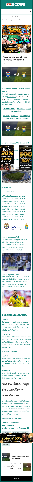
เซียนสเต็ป (6, 444)
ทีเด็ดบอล (24, 432)
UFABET (6, 109)
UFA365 (12, 109)
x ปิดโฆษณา (7, 170)
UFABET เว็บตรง (16, 111)
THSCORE (23, 116)
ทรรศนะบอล (16, 432)
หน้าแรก (16, 478)
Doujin (15, 118)
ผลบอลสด (6, 116)
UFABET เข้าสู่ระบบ (23, 109)
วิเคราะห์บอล (11, 97)
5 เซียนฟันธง (6, 432)
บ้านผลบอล (14, 116)
